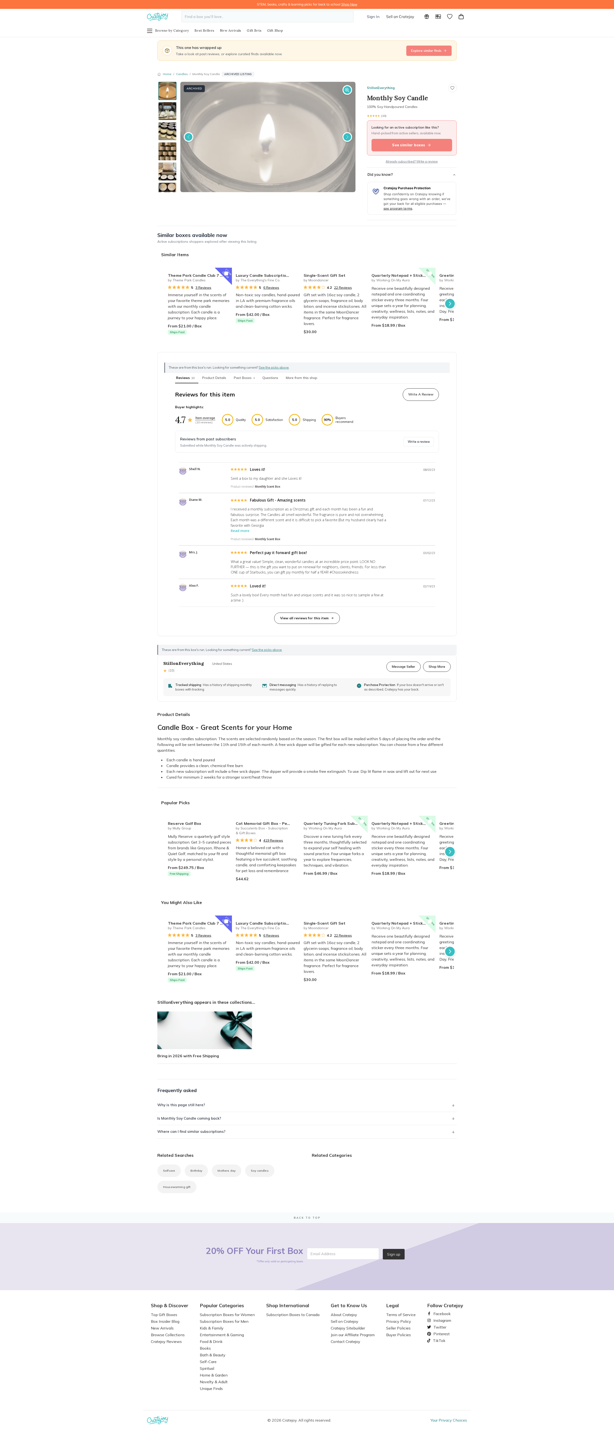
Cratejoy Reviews (166, 1341)
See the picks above (267, 650)
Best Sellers (204, 30)
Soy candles (260, 1170)
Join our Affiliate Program (353, 1334)
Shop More (437, 666)
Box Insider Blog (165, 1321)
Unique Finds (211, 1388)
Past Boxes (244, 378)
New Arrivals (230, 30)
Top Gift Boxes (164, 1314)
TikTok (437, 1340)
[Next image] (347, 137)
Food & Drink (211, 1341)
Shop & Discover (169, 1305)
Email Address (323, 1253)
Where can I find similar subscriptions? (191, 1131)
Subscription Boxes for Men (224, 1321)
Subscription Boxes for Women (227, 1314)
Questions (270, 378)
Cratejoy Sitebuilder (348, 1328)
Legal (392, 1305)
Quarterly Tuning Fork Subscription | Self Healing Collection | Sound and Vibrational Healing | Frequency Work (336, 823)
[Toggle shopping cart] (461, 16)
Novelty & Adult (214, 1381)
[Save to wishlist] (452, 88)
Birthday (196, 1170)
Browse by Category (172, 30)
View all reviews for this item (304, 618)
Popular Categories (222, 1305)
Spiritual (207, 1368)
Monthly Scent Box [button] (267, 487)
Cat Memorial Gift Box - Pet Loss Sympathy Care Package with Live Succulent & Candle (268, 823)
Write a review (419, 441)
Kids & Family (212, 1328)
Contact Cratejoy (345, 1341)
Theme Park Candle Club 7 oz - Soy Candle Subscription (200, 275)
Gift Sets (254, 30)
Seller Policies (398, 1328)
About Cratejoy (344, 1314)
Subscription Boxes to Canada (292, 1314)
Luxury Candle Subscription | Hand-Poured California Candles (268, 275)
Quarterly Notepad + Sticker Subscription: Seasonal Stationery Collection (404, 275)
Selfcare (169, 1170)
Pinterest (439, 1333)
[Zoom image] (347, 90)
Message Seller (403, 666)
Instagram (440, 1320)
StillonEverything (381, 88)
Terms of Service (401, 1314)
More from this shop (301, 378)
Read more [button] (240, 530)
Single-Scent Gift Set (324, 275)
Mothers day (227, 1170)
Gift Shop (275, 30)
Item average (205, 418)
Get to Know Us (349, 1305)
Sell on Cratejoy (400, 16)
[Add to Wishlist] (226, 273)
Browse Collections (168, 1334)
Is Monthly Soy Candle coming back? (189, 1118)
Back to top (307, 1217)
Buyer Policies (398, 1334)
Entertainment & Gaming (222, 1334)
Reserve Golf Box (184, 823)
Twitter (438, 1327)
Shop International (287, 1305)
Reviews (185, 378)
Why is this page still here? (181, 1105)
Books (205, 1348)
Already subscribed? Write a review (412, 161)
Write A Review (420, 394)
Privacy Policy (398, 1321)
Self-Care (208, 1361)
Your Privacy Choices (449, 1420)
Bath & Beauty (212, 1355)
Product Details (214, 378)
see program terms (398, 208)
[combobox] (268, 16)
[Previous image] (188, 137)
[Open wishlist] (449, 16)
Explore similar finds (426, 50)
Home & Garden (214, 1375)
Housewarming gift (177, 1187)
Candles (182, 74)
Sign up (393, 1254)
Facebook (440, 1313)
